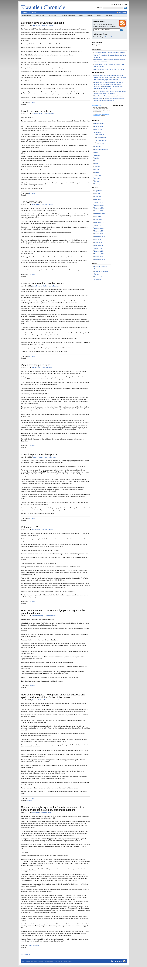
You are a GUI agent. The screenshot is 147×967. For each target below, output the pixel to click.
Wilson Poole (98, 98)
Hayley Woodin (37, 113)
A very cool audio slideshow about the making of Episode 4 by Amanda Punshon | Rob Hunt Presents (109, 84)
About (34, 12)
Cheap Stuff (100, 134)
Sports (99, 15)
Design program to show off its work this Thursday (109, 69)
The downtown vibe (31, 202)
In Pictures (52, 15)
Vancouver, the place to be (35, 365)
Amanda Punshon (37, 457)
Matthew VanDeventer (39, 700)
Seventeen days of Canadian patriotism (43, 22)
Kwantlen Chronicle (43, 7)
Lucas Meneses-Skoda (39, 286)
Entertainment (26, 15)
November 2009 (99, 231)
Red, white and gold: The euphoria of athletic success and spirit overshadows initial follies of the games (53, 696)
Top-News (97, 175)
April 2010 (97, 216)
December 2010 (99, 205)
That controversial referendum (113, 96)
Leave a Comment (47, 25)
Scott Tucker (98, 96)
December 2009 (99, 228)
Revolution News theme (50, 961)
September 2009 (99, 237)
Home (25, 12)
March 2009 (98, 242)
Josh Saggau (36, 25)
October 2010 (98, 211)
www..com (96, 105)
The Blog (109, 15)
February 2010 (98, 222)
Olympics (32, 102)
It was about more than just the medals (42, 283)
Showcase (97, 161)
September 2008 (99, 260)
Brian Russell (36, 204)
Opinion (90, 15)
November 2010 (99, 208)
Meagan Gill (36, 367)
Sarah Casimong (37, 616)
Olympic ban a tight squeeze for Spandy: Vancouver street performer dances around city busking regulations (53, 808)
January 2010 (98, 225)
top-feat (96, 172)
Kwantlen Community (68, 15)
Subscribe (122, 12)
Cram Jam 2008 (99, 123)
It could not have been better (36, 111)
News (81, 15)
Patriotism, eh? (29, 527)
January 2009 (98, 248)
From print (97, 132)
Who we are (100, 143)
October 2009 (98, 234)
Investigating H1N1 (102, 140)
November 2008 (99, 254)
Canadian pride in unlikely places (39, 454)
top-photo (97, 178)
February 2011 (98, 199)
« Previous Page (26, 954)
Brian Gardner (63, 961)
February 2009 (98, 245)
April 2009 (97, 239)
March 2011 (98, 196)
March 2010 (98, 219)
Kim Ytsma (35, 812)
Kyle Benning (36, 529)
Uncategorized (98, 184)
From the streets (34, 945)
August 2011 (98, 191)
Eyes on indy (40, 15)
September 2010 (99, 214)
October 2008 (98, 257)
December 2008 (99, 251)
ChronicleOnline (110, 37)
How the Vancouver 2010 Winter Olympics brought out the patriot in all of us (53, 612)
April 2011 (97, 194)
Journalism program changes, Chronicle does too (109, 52)
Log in (70, 961)
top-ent (96, 169)
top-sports (97, 181)
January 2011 (98, 202)
